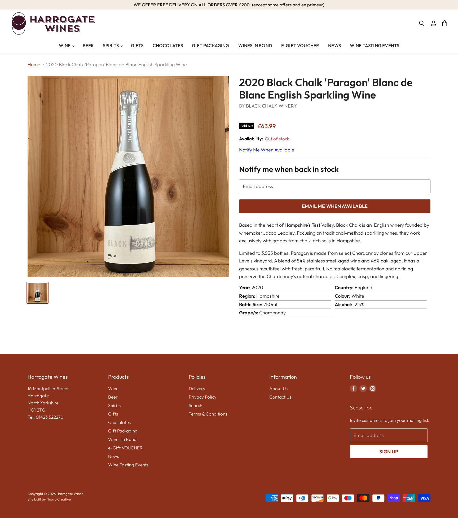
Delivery (197, 388)
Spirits (111, 45)
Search (195, 405)
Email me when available (335, 206)
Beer (88, 45)
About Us (278, 388)
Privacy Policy (203, 397)
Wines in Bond (255, 45)
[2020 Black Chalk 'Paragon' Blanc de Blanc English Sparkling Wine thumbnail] (37, 292)
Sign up (388, 452)
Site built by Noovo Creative (49, 499)
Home (34, 65)
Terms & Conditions (208, 414)
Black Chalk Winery (271, 106)
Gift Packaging (210, 45)
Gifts (137, 45)
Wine (65, 45)
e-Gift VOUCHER (300, 45)
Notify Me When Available (266, 150)
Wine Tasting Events (374, 45)
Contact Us (280, 397)
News (334, 45)
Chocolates (168, 45)
